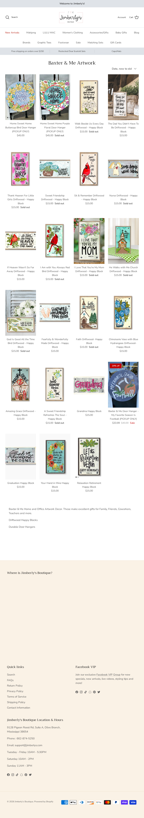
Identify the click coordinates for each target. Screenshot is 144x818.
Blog (136, 32)
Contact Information (18, 707)
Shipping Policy (16, 702)
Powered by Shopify (43, 801)
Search (11, 674)
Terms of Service (16, 696)
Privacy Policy (15, 691)
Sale (78, 42)
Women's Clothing (72, 32)
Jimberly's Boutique (24, 801)
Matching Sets (95, 42)
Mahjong (31, 32)
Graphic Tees (44, 42)
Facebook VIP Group (108, 674)
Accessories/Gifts (99, 32)
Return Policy (15, 685)
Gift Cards (115, 42)
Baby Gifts (121, 32)
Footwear (63, 42)
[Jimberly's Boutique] (72, 17)
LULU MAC (49, 32)
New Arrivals (12, 32)
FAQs (10, 680)
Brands (26, 42)
